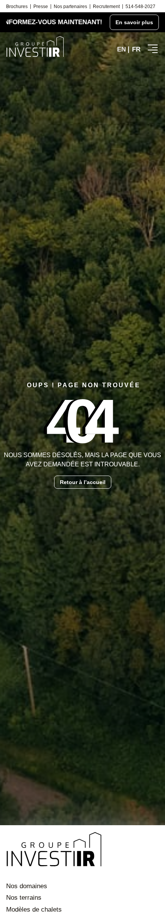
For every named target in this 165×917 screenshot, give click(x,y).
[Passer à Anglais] (121, 49)
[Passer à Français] (136, 49)
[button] (153, 49)
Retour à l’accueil (83, 482)
